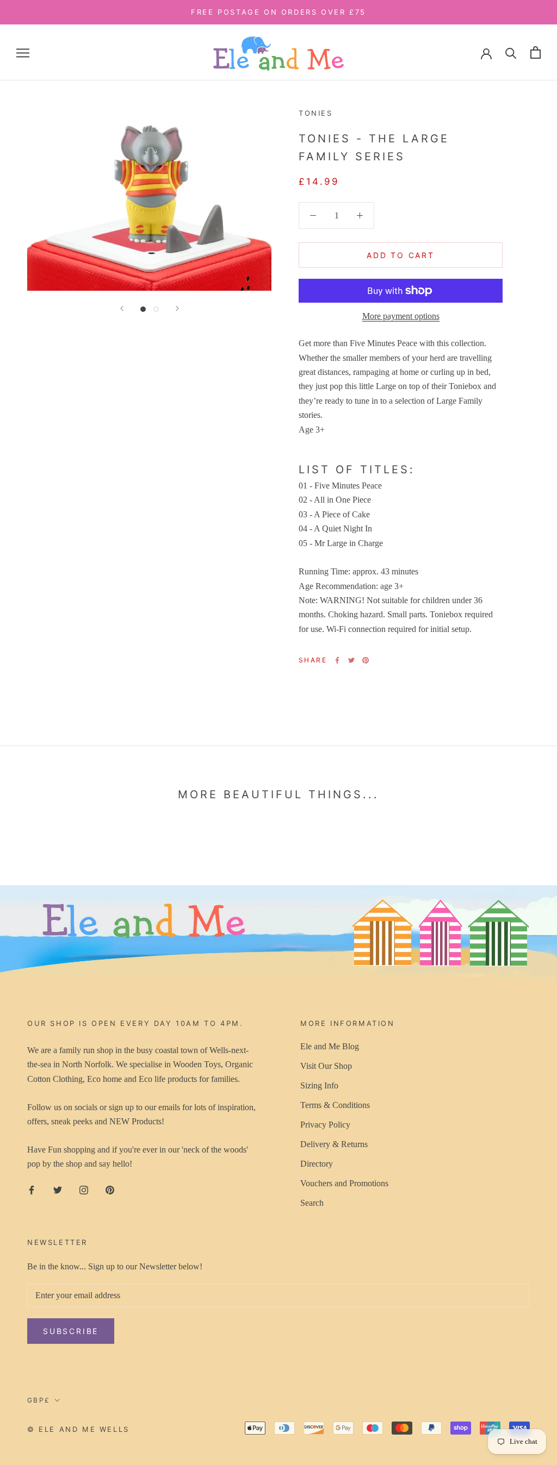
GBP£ (39, 1400)
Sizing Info (319, 1085)
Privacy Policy (325, 1124)
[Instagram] (83, 1189)
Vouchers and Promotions (344, 1183)
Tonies (316, 113)
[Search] (511, 52)
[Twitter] (351, 660)
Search (312, 1202)
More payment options (401, 316)
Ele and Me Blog (329, 1046)
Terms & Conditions (335, 1105)
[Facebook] (337, 660)
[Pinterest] (365, 660)
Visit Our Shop (326, 1065)
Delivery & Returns (334, 1144)
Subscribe (70, 1331)
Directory (316, 1163)
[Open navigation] (22, 53)
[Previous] (121, 308)
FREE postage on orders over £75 (278, 12)
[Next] (177, 308)
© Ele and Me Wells (78, 1429)
